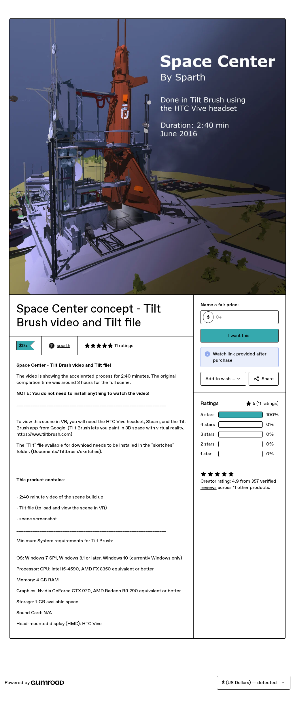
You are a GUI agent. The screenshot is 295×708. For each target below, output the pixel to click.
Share (268, 378)
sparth (63, 345)
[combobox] (223, 379)
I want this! (239, 335)
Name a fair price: (220, 304)
